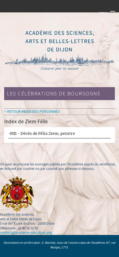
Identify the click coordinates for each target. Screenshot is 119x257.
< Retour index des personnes (32, 111)
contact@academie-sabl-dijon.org (26, 232)
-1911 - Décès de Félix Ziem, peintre (41, 133)
